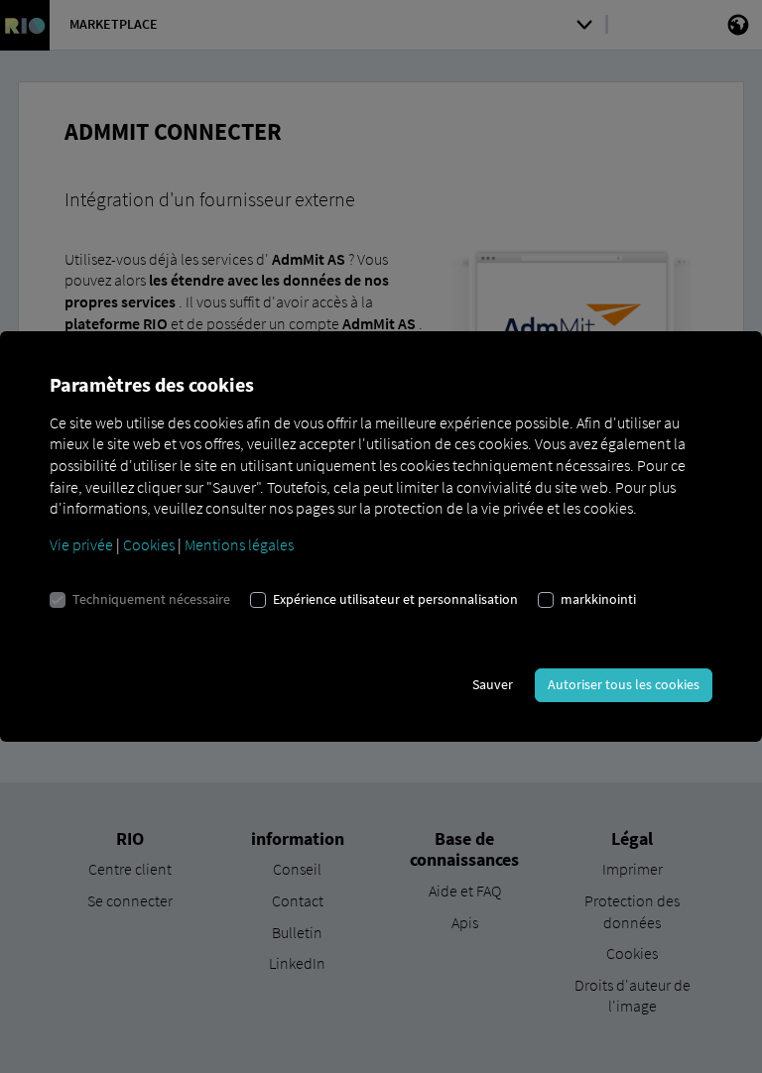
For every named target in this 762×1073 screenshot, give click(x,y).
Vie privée (81, 544)
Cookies (149, 544)
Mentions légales (239, 544)
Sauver (492, 684)
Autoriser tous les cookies (623, 684)
